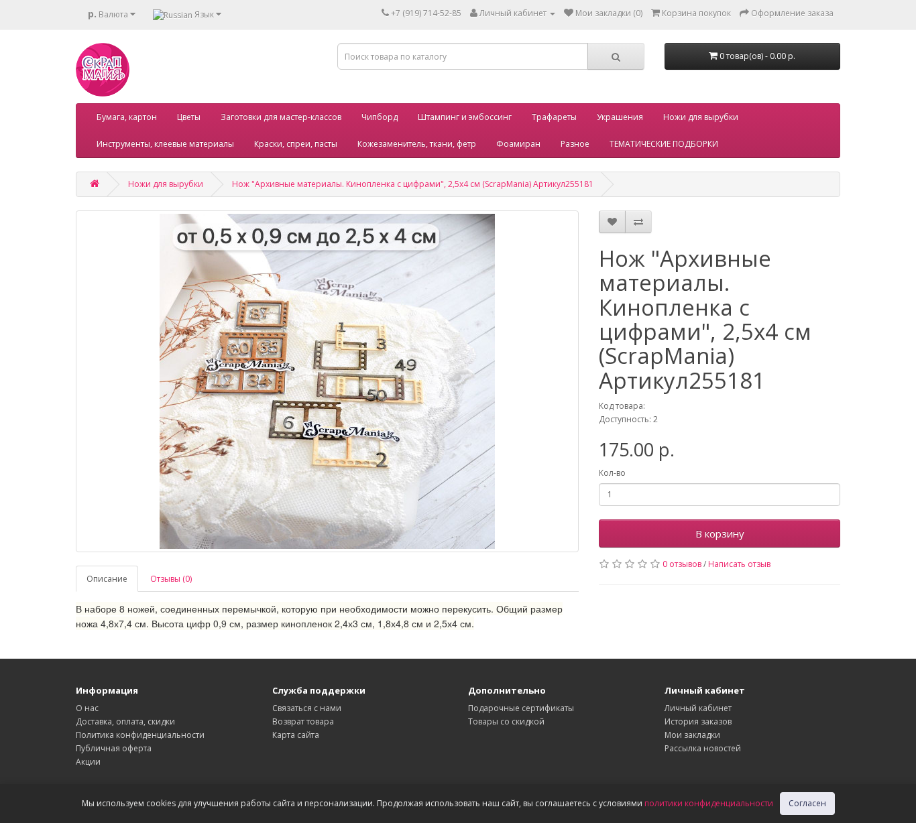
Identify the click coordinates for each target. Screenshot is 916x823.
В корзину (719, 533)
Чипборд (379, 117)
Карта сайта (295, 735)
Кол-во (612, 473)
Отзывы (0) (171, 578)
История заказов (698, 721)
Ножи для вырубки (700, 117)
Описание (107, 578)
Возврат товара (303, 721)
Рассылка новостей (703, 748)
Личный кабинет (698, 708)
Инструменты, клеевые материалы (165, 143)
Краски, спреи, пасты (295, 143)
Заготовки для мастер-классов (281, 117)
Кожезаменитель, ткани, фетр (416, 143)
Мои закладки (692, 735)
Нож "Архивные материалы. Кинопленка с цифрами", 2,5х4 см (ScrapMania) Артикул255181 (412, 184)
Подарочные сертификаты (521, 708)
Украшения (620, 117)
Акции (88, 761)
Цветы (189, 117)
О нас (87, 708)
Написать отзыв (739, 564)
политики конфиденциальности (708, 803)
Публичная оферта (114, 748)
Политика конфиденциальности (140, 735)
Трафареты (554, 117)
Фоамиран (518, 143)
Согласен (807, 803)
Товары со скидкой (506, 721)
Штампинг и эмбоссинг (465, 117)
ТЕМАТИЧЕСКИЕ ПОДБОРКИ (664, 143)
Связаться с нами (306, 708)
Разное (575, 143)
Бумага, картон (127, 117)
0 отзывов (682, 564)
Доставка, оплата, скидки (125, 721)
